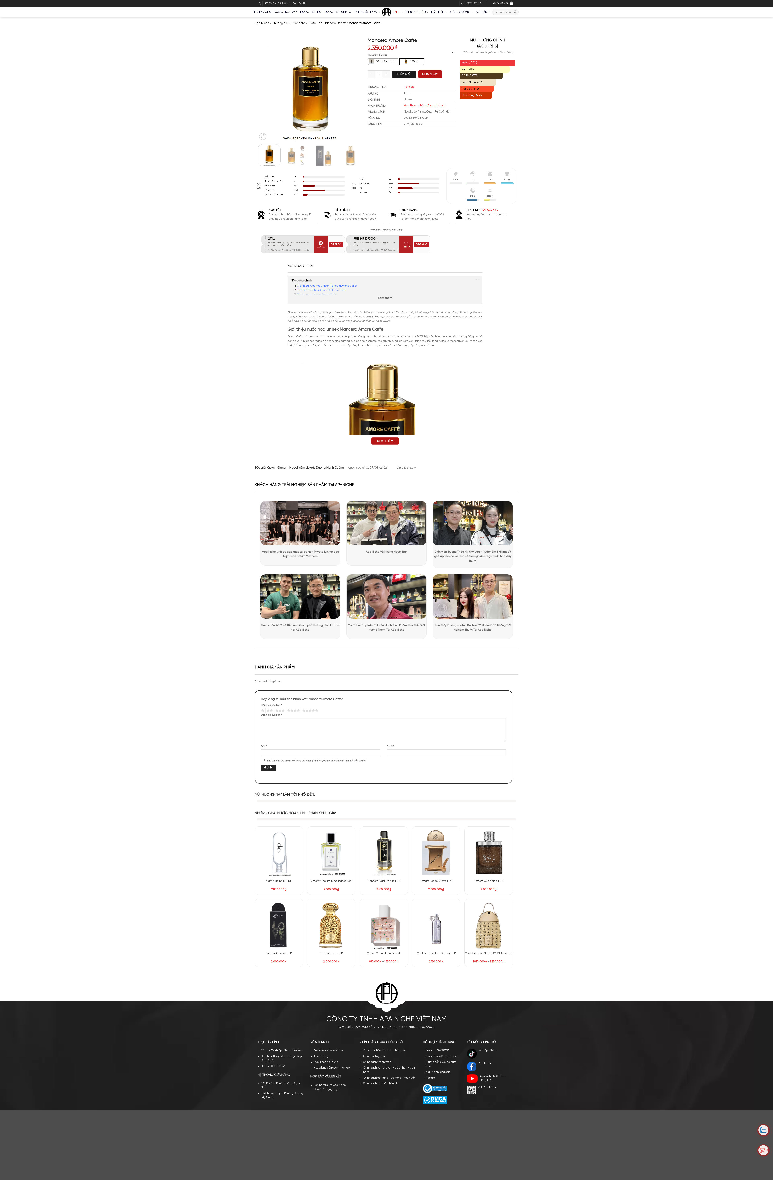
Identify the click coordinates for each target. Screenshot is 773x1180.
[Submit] (515, 12)
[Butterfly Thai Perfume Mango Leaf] (331, 853)
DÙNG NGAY (336, 244)
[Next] (354, 89)
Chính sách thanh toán (377, 990)
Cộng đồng (460, 12)
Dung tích (373, 59)
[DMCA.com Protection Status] (435, 1027)
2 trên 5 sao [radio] (269, 710)
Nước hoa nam (285, 12)
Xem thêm (385, 298)
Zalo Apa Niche (487, 1015)
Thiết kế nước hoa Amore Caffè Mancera (321, 290)
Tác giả (430, 1005)
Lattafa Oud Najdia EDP (488, 881)
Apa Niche (262, 23)
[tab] (300, 266)
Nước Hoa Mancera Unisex (327, 23)
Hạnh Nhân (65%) (472, 82)
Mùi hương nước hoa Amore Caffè (317, 294)
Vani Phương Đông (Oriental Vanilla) (425, 109)
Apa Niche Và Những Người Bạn (386, 551)
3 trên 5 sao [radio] (279, 710)
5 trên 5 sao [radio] (309, 710)
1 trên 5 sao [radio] (262, 710)
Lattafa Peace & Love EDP (436, 881)
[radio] (383, 65)
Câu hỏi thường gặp (438, 999)
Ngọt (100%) (469, 62)
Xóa (453, 56)
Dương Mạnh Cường (330, 467)
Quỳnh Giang (276, 467)
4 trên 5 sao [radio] (293, 710)
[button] (262, 136)
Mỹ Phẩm (438, 12)
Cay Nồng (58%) (472, 95)
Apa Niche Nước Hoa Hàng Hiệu (492, 1006)
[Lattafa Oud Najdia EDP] (489, 853)
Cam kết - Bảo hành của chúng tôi (384, 978)
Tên (264, 746)
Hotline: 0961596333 (437, 978)
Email (390, 746)
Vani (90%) (468, 69)
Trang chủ (262, 12)
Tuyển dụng (321, 984)
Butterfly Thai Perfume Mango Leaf (331, 881)
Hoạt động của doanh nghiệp (332, 995)
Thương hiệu (415, 12)
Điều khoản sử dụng (326, 990)
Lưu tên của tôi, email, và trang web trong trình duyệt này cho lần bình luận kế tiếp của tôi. (317, 761)
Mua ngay (430, 77)
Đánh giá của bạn (271, 705)
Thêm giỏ (404, 77)
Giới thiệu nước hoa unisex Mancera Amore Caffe (327, 286)
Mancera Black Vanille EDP (384, 881)
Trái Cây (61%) (470, 88)
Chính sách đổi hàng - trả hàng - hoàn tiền (389, 1005)
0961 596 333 (489, 210)
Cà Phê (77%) (470, 75)
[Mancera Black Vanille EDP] (384, 853)
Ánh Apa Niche (488, 978)
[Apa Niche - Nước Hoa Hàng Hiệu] (386, 12)
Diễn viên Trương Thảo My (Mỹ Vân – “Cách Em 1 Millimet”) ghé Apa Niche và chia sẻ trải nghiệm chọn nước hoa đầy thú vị (472, 556)
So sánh (482, 12)
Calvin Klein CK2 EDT (278, 881)
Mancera (299, 23)
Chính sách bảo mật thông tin (381, 1011)
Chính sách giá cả (374, 984)
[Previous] (265, 89)
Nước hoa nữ (310, 12)
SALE (396, 12)
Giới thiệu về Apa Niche (328, 978)
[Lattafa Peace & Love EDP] (436, 853)
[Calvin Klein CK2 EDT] (279, 853)
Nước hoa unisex (337, 12)
